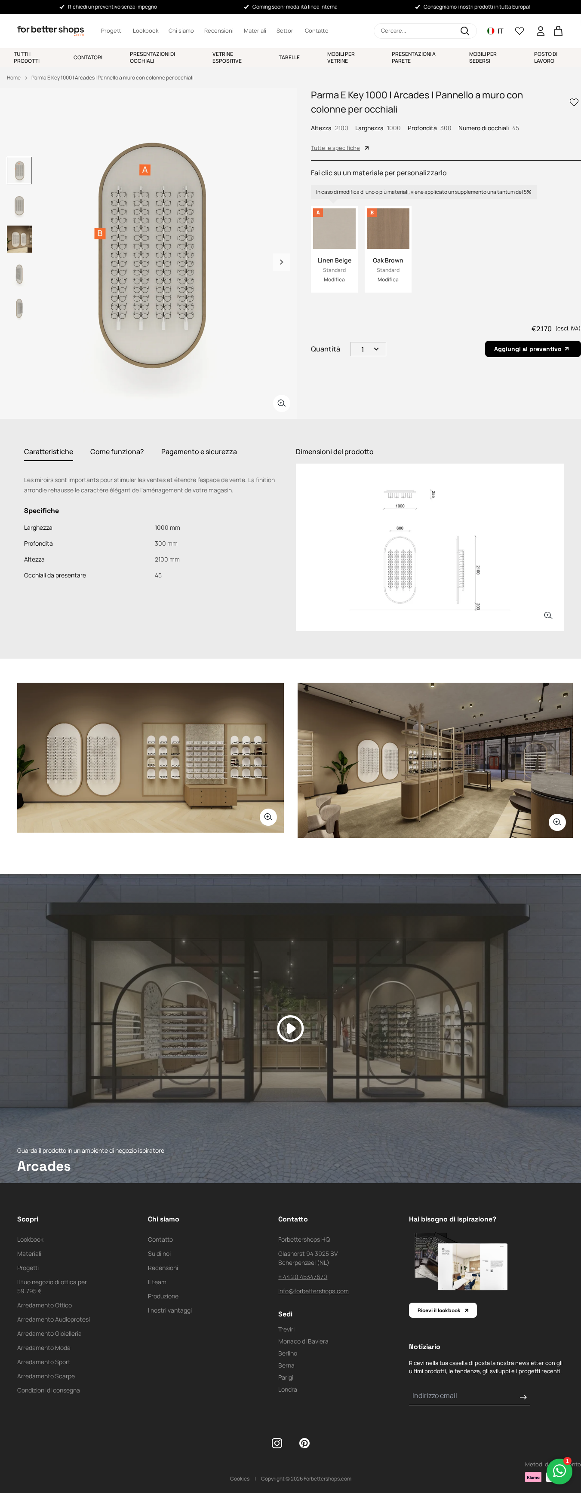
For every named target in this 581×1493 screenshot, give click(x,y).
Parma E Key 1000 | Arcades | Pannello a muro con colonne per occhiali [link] (112, 77)
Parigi (285, 1377)
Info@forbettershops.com (313, 1291)
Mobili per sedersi (483, 57)
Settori (286, 30)
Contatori (88, 57)
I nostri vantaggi (170, 1310)
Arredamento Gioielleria (49, 1333)
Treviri (286, 1329)
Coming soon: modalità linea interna (295, 6)
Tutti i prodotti (27, 57)
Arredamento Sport (44, 1362)
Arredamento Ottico (44, 1305)
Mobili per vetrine (341, 57)
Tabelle (289, 57)
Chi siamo (181, 30)
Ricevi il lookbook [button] (439, 1310)
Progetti (112, 30)
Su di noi (159, 1253)
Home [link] (14, 77)
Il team (157, 1282)
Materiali (255, 30)
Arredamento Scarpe (46, 1376)
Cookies (239, 1478)
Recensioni (219, 30)
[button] (425, 31)
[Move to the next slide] (282, 262)
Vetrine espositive (227, 57)
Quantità (325, 349)
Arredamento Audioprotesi (53, 1319)
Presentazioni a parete (414, 57)
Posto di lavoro (545, 57)
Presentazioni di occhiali (152, 57)
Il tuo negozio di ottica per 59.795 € (52, 1286)
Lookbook (145, 30)
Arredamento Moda (44, 1347)
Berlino (287, 1353)
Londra (287, 1389)
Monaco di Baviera (303, 1341)
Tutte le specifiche (335, 148)
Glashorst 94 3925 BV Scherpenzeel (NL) (308, 1258)
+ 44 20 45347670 (302, 1277)
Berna (286, 1365)
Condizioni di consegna (48, 1390)
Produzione (163, 1296)
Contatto (317, 30)
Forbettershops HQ (304, 1239)
